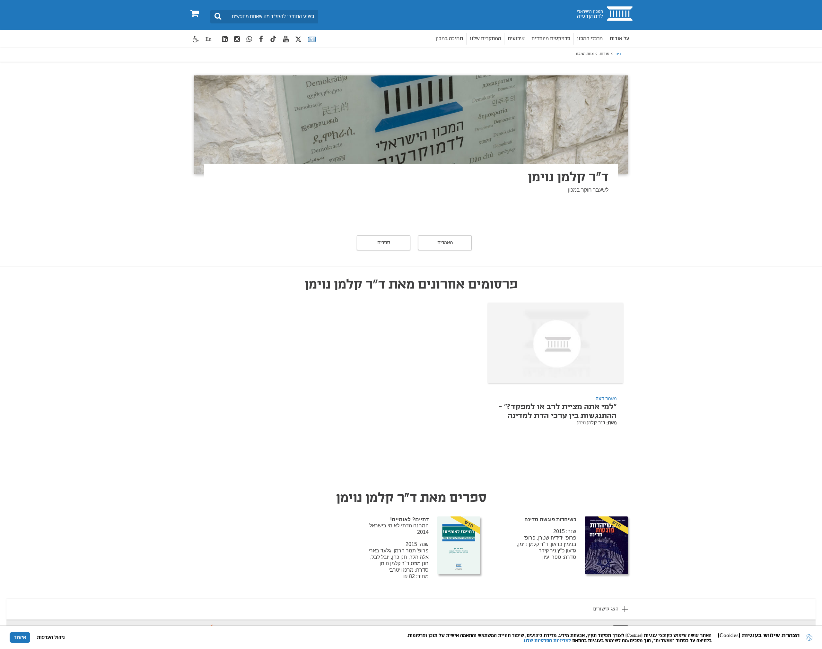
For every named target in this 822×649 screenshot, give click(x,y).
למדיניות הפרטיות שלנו (547, 641)
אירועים (516, 38)
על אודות (619, 38)
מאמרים (445, 243)
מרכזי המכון (590, 38)
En (209, 39)
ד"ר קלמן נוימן (591, 423)
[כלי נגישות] (195, 39)
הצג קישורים (605, 609)
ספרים (383, 243)
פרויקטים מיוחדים (550, 38)
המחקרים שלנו (485, 38)
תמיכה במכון (449, 38)
